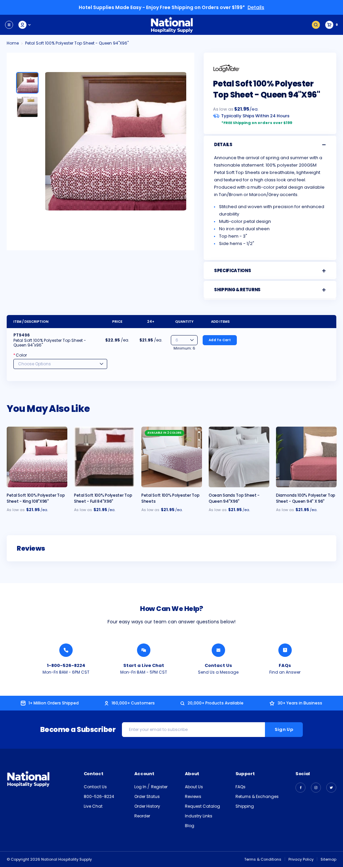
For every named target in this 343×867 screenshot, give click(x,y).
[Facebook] (300, 788)
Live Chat (93, 806)
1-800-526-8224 (66, 665)
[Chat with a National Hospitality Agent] (143, 650)
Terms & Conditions (262, 859)
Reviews (193, 796)
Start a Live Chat (143, 665)
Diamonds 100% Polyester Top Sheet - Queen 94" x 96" (305, 498)
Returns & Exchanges (257, 796)
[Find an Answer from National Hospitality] (285, 650)
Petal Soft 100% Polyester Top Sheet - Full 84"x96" (103, 498)
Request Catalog (202, 806)
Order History (147, 806)
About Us (194, 787)
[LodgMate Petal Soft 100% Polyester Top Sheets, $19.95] (171, 457)
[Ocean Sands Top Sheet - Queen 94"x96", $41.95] (239, 457)
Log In (140, 787)
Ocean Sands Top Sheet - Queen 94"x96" (234, 498)
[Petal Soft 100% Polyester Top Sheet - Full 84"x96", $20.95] (104, 457)
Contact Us (218, 665)
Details (256, 7)
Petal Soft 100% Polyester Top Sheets (170, 498)
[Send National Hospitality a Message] (218, 650)
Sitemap (328, 859)
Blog (189, 825)
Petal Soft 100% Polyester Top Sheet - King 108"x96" (36, 498)
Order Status (147, 796)
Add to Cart (220, 340)
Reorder (142, 816)
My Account (24, 25)
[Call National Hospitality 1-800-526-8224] (66, 650)
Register (159, 787)
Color (20, 355)
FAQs (285, 665)
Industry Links (198, 816)
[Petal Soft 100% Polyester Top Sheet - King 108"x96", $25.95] (37, 457)
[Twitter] (331, 788)
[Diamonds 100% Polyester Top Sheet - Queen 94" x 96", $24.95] (306, 457)
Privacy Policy (301, 859)
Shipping (244, 806)
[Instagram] (316, 788)
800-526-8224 (99, 796)
